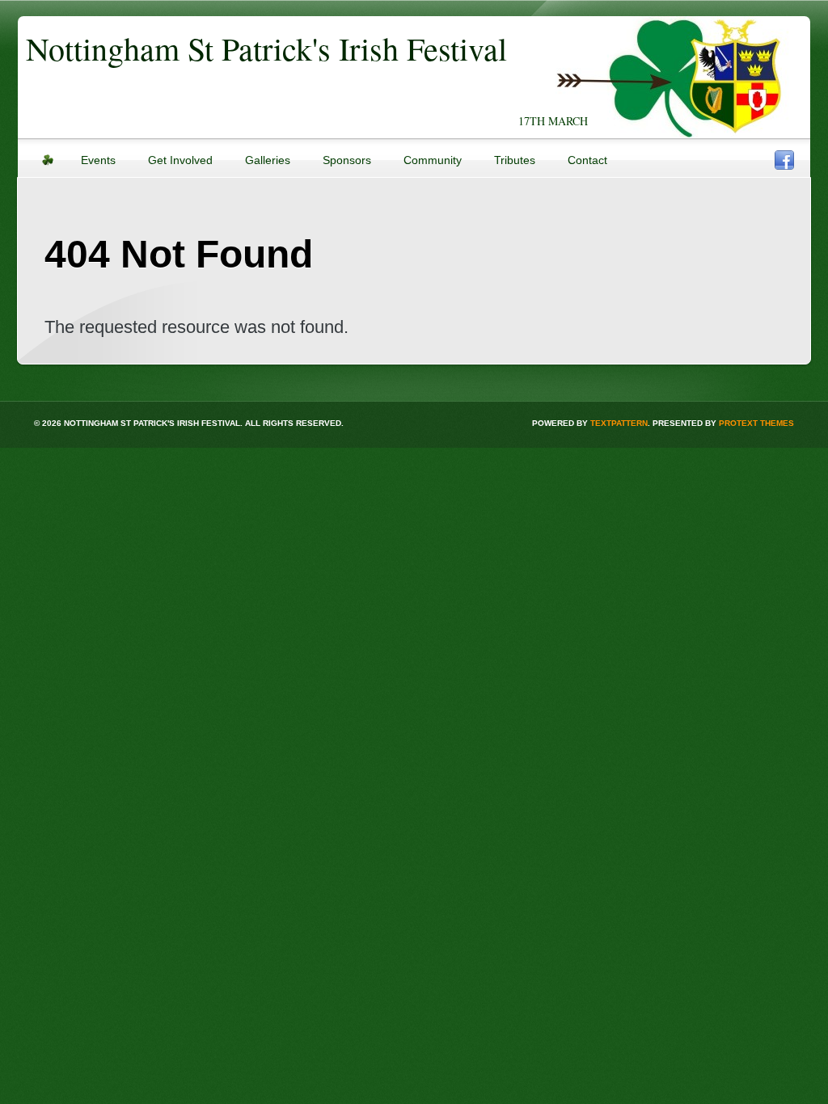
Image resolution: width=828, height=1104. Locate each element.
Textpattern (619, 423)
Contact (587, 160)
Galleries (267, 160)
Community (432, 160)
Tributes (514, 160)
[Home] (47, 164)
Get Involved (180, 160)
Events (98, 160)
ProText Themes (756, 423)
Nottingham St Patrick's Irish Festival (266, 48)
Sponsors (347, 160)
